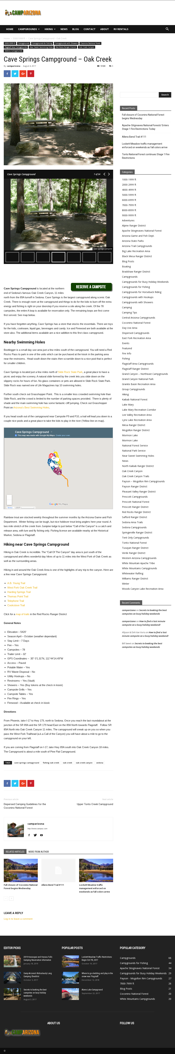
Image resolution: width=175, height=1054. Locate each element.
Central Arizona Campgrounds (138, 317)
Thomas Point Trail (17, 596)
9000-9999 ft (129, 215)
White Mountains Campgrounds (139, 568)
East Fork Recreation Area (136, 338)
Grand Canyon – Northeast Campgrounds (145, 373)
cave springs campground (26, 762)
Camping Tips (129, 312)
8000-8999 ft (129, 210)
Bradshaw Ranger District (136, 271)
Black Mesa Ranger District (137, 256)
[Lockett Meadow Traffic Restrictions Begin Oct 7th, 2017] (70, 961)
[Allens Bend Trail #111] (58, 870)
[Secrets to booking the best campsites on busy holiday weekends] (12, 994)
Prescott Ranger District (135, 506)
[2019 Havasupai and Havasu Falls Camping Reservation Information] (12, 961)
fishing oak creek (51, 762)
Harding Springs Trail (19, 592)
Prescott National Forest (135, 501)
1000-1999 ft (129, 179)
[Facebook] (30, 835)
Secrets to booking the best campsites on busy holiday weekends (35, 993)
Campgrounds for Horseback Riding (141, 292)
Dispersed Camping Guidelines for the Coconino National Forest (25, 806)
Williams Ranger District (135, 578)
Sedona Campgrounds (13, 51)
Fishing (126, 358)
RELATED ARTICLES (15, 851)
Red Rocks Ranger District (66, 47)
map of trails (22, 614)
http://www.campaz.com (37, 829)
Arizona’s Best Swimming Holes (31, 407)
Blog (75, 29)
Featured (127, 348)
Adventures (128, 220)
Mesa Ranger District (133, 425)
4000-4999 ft (129, 189)
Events (125, 343)
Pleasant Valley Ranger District (139, 491)
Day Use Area (129, 327)
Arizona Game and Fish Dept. (138, 235)
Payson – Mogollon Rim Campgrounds (143, 481)
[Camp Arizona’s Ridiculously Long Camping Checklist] (12, 978)
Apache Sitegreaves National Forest (142, 230)
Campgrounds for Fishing (42, 43)
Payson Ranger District (134, 486)
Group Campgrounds (133, 389)
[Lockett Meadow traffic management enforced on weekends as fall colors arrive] (96, 870)
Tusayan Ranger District (135, 547)
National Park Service (134, 450)
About (104, 29)
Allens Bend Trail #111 (52, 885)
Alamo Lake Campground (92, 990)
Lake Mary (128, 404)
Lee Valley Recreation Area (137, 414)
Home (9, 29)
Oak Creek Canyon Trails (135, 476)
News (64, 29)
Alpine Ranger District (134, 225)
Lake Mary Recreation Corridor (139, 409)
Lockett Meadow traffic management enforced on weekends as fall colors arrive (94, 888)
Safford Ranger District (134, 517)
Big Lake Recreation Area (136, 251)
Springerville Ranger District (137, 532)
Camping (127, 307)
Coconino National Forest (90, 43)
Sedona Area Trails (132, 522)
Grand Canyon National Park (137, 379)
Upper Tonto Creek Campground (95, 804)
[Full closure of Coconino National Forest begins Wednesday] (21, 870)
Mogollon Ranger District (136, 430)
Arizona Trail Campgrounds (137, 246)
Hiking (49, 29)
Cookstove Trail (16, 605)
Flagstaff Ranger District (135, 368)
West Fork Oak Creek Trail (22, 587)
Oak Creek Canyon (86, 47)
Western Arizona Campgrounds (139, 558)
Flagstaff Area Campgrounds (16, 47)
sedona (99, 762)
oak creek (67, 762)
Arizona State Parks (133, 240)
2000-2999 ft (129, 184)
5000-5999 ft (19, 38)
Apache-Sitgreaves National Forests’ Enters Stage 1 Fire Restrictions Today (145, 127)
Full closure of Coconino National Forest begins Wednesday (143, 116)
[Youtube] (42, 835)
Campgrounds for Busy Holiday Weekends (145, 281)
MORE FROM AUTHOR (39, 851)
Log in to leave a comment (18, 918)
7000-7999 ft (129, 205)
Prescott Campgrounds (135, 496)
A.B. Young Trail (16, 583)
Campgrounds (27, 29)
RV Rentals (121, 29)
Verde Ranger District (133, 553)
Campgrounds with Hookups (137, 297)
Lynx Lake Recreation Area (137, 420)
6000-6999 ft (129, 200)
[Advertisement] (109, 13)
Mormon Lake (130, 435)
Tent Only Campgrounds (135, 537)
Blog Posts (128, 261)
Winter (125, 583)
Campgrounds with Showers (66, 43)
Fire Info (126, 353)
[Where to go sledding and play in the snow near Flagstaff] (70, 978)
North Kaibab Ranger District (138, 466)
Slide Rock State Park (70, 372)
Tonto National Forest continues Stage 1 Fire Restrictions (146, 156)
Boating (126, 266)
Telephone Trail (15, 600)
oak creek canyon (84, 762)
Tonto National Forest (134, 542)
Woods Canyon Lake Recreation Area (142, 588)
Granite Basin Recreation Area (138, 384)
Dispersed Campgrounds (135, 333)
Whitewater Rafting (132, 573)
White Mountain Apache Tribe (138, 563)
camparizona (13, 66)
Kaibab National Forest (134, 399)
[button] (167, 29)
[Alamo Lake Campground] (70, 994)
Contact (90, 29)
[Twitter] (36, 835)
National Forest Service (135, 445)
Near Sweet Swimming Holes (41, 47)
